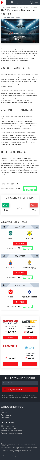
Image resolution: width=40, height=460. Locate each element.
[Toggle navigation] (36, 2)
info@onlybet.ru (5, 456)
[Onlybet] (3, 2)
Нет (35, 205)
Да (7, 205)
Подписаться (15, 389)
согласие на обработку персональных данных (18, 396)
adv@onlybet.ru (14, 456)
